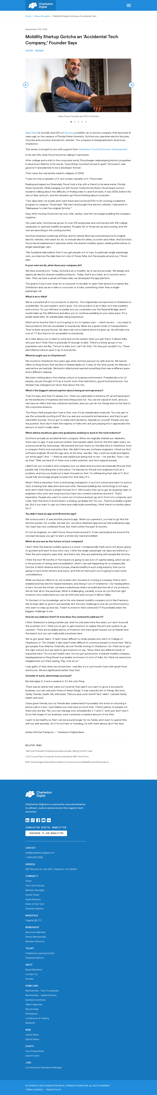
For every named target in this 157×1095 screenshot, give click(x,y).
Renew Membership (35, 936)
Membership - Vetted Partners (41, 995)
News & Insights (42, 16)
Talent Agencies (33, 1004)
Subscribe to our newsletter (46, 833)
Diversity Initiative (34, 908)
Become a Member (35, 932)
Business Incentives (35, 999)
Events (29, 1046)
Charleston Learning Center (39, 953)
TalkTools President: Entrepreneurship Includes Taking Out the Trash (58, 751)
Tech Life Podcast (34, 885)
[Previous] (25, 85)
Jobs (28, 1063)
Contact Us (31, 974)
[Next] (131, 85)
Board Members (33, 969)
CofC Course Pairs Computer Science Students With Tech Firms (57, 756)
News (28, 1030)
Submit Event (32, 1055)
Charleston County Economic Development (103, 149)
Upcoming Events (34, 1051)
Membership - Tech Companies (41, 990)
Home (28, 16)
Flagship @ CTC (33, 920)
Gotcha (68, 132)
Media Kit (30, 1022)
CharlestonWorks (34, 957)
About (29, 965)
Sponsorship (31, 1009)
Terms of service (34, 1089)
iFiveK (28, 880)
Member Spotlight (34, 890)
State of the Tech (34, 904)
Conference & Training (37, 1018)
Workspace (31, 915)
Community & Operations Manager (43, 1067)
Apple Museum (33, 899)
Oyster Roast (32, 894)
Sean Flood (31, 132)
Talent (29, 948)
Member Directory (35, 941)
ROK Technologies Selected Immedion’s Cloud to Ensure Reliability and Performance (67, 762)
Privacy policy (54, 1089)
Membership (32, 927)
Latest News (31, 1034)
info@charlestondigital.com (39, 852)
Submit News (32, 1039)
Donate (29, 978)
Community (31, 876)
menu (129, 5)
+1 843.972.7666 (34, 857)
